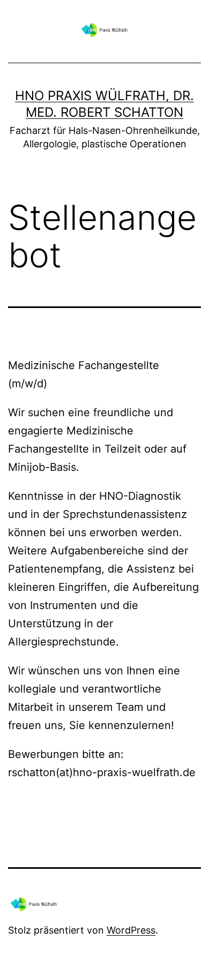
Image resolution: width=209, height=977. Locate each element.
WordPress (131, 930)
